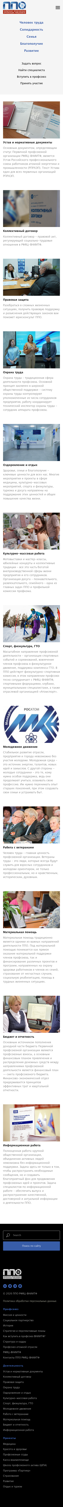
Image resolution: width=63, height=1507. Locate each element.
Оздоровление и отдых (17, 1393)
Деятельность (13, 1366)
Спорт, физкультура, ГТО (18, 1403)
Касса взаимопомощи (16, 1460)
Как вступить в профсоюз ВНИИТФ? (24, 1336)
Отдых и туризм (12, 1486)
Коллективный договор (17, 1377)
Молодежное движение (17, 1409)
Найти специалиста (31, 70)
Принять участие (31, 83)
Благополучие (31, 43)
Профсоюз (11, 1309)
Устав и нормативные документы (23, 1371)
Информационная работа (18, 1430)
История (8, 1325)
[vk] (5, 1286)
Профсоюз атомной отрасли (20, 1347)
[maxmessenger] (20, 1286)
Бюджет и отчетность (15, 1425)
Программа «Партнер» (16, 1470)
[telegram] (15, 1286)
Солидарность (31, 29)
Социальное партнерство (18, 1320)
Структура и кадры (14, 1342)
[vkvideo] (10, 1286)
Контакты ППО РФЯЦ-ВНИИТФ (21, 1357)
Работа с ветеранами (15, 1414)
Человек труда (31, 22)
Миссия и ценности (14, 1315)
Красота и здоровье (15, 1449)
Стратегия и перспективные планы (24, 1331)
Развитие (31, 50)
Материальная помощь (16, 1419)
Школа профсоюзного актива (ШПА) (25, 1465)
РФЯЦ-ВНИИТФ (12, 1352)
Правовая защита (13, 1382)
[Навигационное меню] (58, 7)
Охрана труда (11, 1387)
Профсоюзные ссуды (15, 1454)
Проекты (9, 1438)
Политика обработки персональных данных (29, 1301)
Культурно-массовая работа (20, 1398)
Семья (31, 36)
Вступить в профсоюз (31, 77)
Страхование (11, 1476)
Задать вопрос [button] (31, 63)
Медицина (9, 1444)
